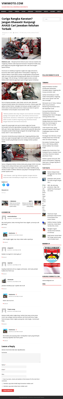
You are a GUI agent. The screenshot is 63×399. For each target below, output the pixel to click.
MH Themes (41, 397)
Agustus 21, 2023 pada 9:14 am (14, 218)
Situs (3, 374)
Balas (5, 227)
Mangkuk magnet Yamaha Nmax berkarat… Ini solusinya (54, 230)
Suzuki (23, 11)
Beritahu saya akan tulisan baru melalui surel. (15, 386)
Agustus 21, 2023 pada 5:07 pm (14, 264)
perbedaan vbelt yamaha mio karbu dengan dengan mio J (54, 180)
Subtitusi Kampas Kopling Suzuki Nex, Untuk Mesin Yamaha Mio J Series (54, 224)
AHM (22, 32)
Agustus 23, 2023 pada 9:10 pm (14, 281)
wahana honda (35, 32)
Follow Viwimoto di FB (50, 75)
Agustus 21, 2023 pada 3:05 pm (14, 250)
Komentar (4, 352)
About (59, 11)
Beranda (3, 11)
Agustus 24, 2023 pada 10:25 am (16, 296)
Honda (10, 11)
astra (25, 32)
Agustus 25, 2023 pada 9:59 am (14, 311)
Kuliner (52, 11)
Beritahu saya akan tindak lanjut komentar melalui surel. (18, 383)
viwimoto (16, 32)
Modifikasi (39, 11)
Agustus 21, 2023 (8, 32)
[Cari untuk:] (51, 19)
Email (3, 369)
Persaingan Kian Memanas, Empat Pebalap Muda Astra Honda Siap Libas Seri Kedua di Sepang (51, 137)
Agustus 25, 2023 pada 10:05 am (16, 331)
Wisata (46, 11)
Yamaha (17, 11)
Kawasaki (30, 11)
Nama (3, 365)
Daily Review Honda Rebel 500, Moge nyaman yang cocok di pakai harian (54, 237)
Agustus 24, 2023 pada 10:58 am (16, 235)
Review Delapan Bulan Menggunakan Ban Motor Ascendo (54, 173)
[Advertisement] (51, 47)
